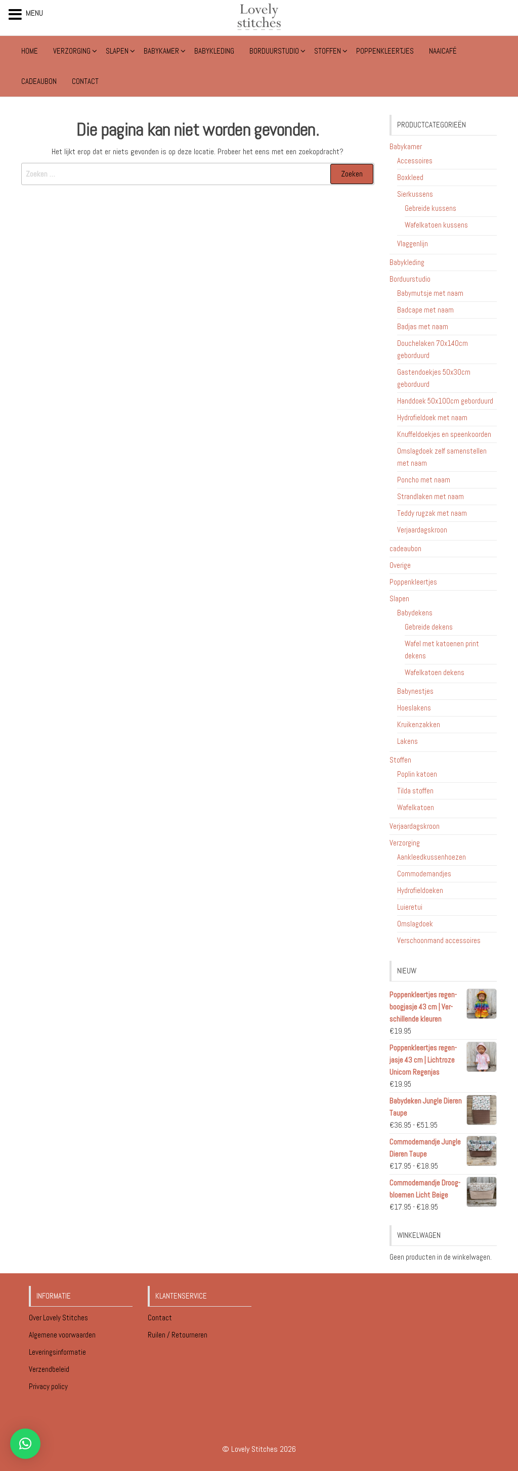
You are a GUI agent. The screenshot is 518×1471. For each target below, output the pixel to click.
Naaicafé (443, 51)
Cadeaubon (39, 81)
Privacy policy (48, 1386)
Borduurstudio (274, 51)
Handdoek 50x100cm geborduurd (445, 401)
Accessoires (415, 160)
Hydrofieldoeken (420, 890)
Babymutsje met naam (430, 293)
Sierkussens (415, 194)
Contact (85, 81)
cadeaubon (405, 548)
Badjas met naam (422, 326)
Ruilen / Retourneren (178, 1335)
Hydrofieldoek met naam (432, 417)
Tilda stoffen (415, 790)
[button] (25, 1444)
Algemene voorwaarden (63, 1335)
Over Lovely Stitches (59, 1317)
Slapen (117, 51)
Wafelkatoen (415, 807)
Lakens (407, 741)
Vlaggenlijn (412, 243)
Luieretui (409, 907)
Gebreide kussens (430, 208)
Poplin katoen (417, 774)
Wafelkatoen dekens (434, 672)
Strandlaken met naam (430, 496)
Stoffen (327, 51)
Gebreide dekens (429, 627)
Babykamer (161, 51)
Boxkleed (410, 177)
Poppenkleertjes (385, 51)
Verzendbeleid (49, 1369)
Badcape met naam (425, 310)
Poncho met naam (423, 479)
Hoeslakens (414, 707)
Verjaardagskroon (422, 529)
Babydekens (415, 612)
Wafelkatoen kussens (436, 225)
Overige (400, 565)
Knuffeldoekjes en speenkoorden (444, 434)
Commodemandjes (424, 873)
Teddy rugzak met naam (432, 513)
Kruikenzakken (418, 724)
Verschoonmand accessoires (439, 940)
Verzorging (72, 51)
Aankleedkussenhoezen (431, 857)
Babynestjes (415, 691)
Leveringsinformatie (58, 1352)
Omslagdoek (415, 923)
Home (29, 51)
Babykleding (214, 51)
